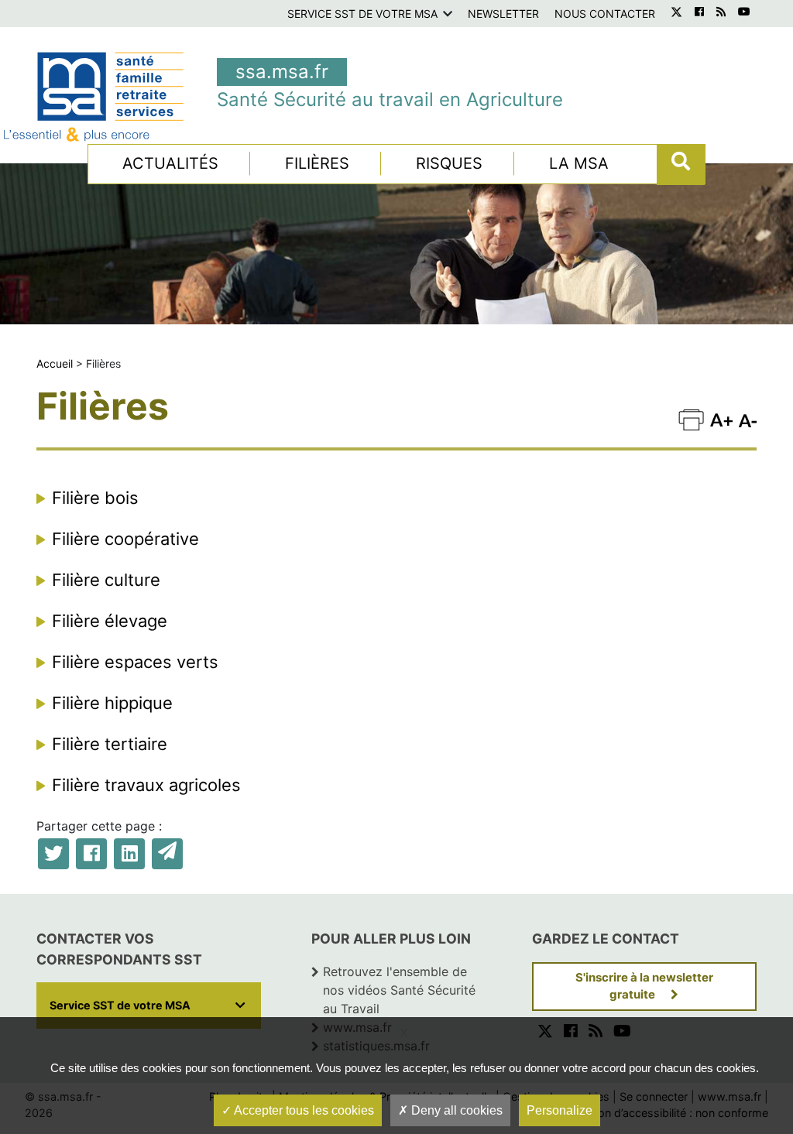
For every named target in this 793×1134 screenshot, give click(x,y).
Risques (449, 163)
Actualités (170, 163)
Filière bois (95, 498)
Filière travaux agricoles (146, 785)
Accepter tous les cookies (303, 1110)
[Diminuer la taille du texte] (721, 418)
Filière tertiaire (109, 744)
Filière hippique (112, 703)
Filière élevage (109, 621)
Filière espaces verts (135, 662)
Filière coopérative (125, 539)
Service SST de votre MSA (362, 13)
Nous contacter (604, 13)
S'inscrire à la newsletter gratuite (644, 986)
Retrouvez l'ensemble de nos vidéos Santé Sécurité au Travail (399, 990)
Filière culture (106, 580)
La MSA (579, 163)
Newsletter (503, 13)
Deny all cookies (455, 1110)
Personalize (559, 1110)
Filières (317, 163)
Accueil (54, 363)
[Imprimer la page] (691, 418)
